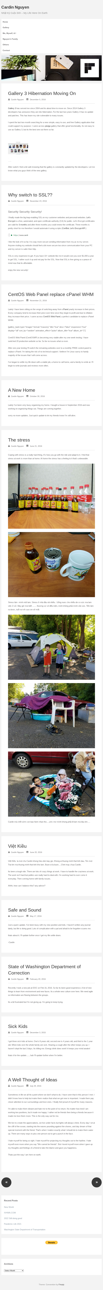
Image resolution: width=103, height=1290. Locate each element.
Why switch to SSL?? (30, 194)
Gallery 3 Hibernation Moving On (42, 93)
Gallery (6, 27)
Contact (6, 50)
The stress (19, 439)
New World (9, 1207)
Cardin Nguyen (15, 7)
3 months (23, 225)
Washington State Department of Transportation (24, 1229)
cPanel (65, 309)
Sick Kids (17, 1026)
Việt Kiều (17, 846)
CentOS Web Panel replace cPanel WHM (51, 294)
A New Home (21, 390)
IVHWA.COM (10, 1213)
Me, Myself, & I (9, 33)
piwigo (48, 126)
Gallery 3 (12, 108)
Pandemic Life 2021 (12, 1224)
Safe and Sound (24, 909)
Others (6, 45)
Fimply (61, 1284)
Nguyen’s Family (10, 39)
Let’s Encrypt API (78, 228)
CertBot (65, 228)
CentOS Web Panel (51, 316)
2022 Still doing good (13, 1218)
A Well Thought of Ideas (32, 1079)
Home (5, 22)
